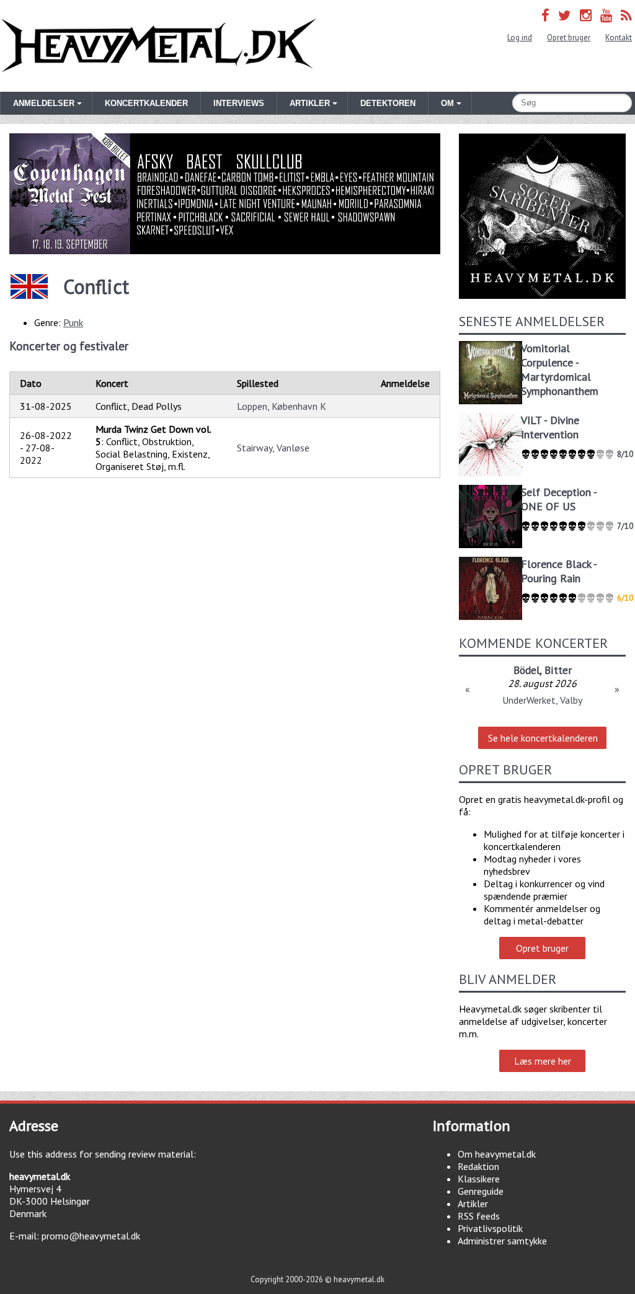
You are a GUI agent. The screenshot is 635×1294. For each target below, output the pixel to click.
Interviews (238, 103)
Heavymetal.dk (159, 45)
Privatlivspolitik (490, 1228)
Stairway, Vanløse (273, 447)
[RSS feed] (626, 15)
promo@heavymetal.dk (91, 1236)
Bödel (526, 670)
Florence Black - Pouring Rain (559, 571)
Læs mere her (542, 1061)
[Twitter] (564, 15)
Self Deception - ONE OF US (559, 499)
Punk (73, 322)
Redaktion (478, 1166)
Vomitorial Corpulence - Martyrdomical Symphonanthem (559, 369)
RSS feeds (479, 1216)
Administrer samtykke (502, 1240)
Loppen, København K (281, 406)
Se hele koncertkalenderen (543, 738)
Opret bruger (568, 37)
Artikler (473, 1203)
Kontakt (618, 37)
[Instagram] (586, 15)
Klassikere (479, 1178)
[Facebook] (545, 15)
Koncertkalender (146, 103)
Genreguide (481, 1191)
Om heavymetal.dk (497, 1154)
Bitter (558, 670)
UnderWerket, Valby (542, 700)
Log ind (519, 37)
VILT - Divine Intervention (550, 427)
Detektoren (387, 103)
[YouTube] (606, 15)
